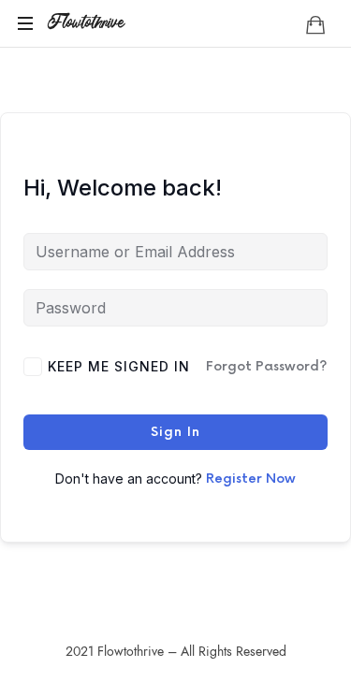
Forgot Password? (267, 366)
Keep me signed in (119, 366)
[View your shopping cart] (315, 24)
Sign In (175, 432)
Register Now (251, 478)
